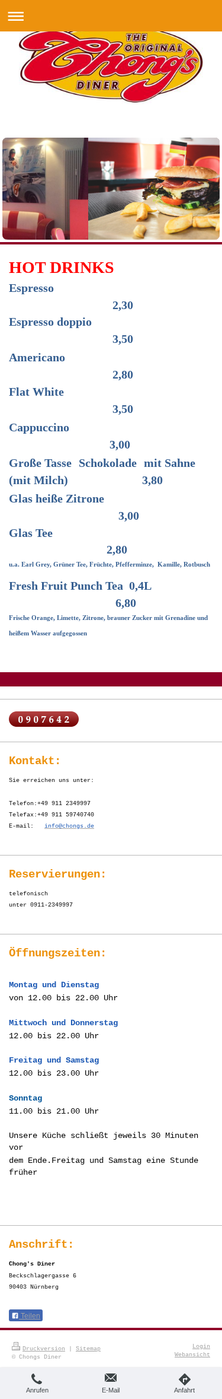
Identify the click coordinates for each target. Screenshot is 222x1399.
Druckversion (43, 1348)
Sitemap (88, 1348)
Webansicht (192, 1354)
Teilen (29, 1316)
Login (201, 1346)
